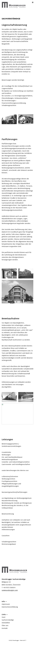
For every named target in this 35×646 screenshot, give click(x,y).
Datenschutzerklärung (10, 607)
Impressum (6, 604)
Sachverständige (8, 620)
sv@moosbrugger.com (10, 590)
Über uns (5, 625)
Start (3, 617)
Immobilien (6, 622)
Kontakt (5, 628)
